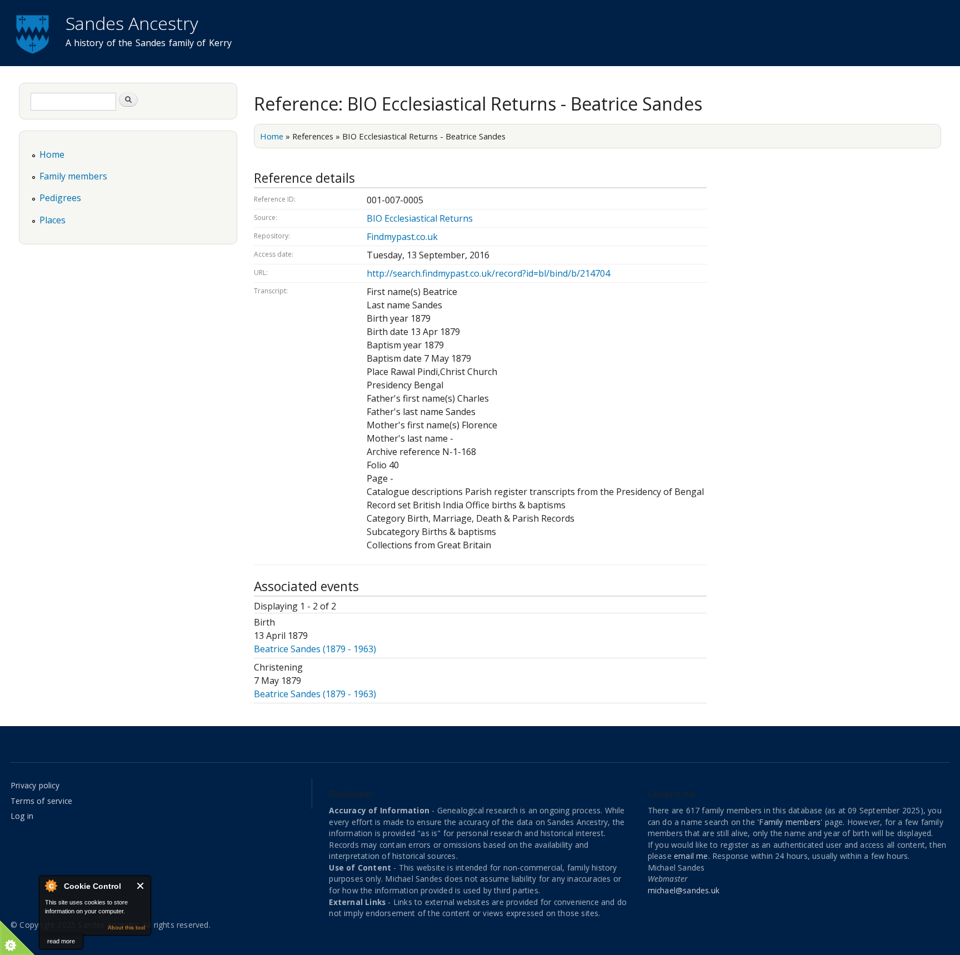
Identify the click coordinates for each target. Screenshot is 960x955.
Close (140, 885)
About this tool (126, 927)
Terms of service (41, 801)
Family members (73, 176)
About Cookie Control (50, 885)
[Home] (34, 33)
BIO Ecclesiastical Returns (420, 218)
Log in (22, 816)
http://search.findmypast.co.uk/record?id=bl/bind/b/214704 (488, 273)
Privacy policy (35, 785)
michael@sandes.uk (683, 890)
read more (61, 941)
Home (271, 136)
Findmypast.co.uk (402, 237)
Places (52, 220)
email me (691, 856)
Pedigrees (60, 198)
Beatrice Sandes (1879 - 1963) (315, 649)
